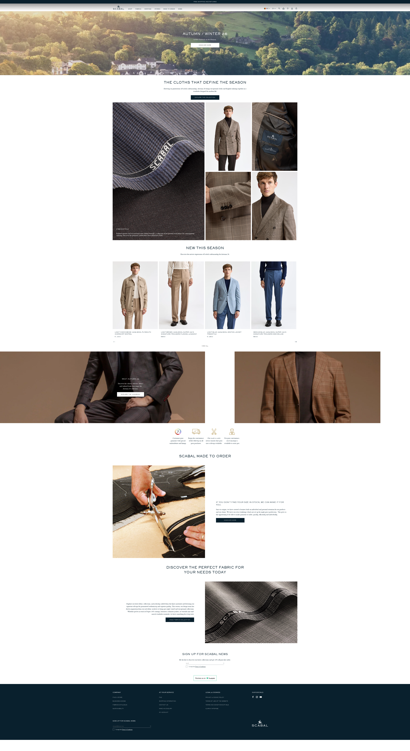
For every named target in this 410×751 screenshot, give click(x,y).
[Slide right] (295, 341)
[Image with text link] (159, 511)
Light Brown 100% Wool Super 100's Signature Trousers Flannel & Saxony (179, 333)
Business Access (119, 701)
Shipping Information (167, 701)
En (273, 8)
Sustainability (118, 708)
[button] (279, 8)
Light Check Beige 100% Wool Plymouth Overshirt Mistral (133, 333)
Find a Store (117, 697)
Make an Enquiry (165, 708)
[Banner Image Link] (102, 387)
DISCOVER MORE (205, 45)
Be (267, 8)
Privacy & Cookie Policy (215, 697)
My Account (163, 712)
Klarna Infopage (212, 708)
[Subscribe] (221, 663)
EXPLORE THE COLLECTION (205, 97)
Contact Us (163, 704)
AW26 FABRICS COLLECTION (179, 620)
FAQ (160, 697)
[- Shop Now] (228, 136)
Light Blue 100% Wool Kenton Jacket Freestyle (224, 333)
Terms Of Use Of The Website (217, 701)
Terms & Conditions (200, 666)
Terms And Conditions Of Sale (217, 704)
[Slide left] (114, 341)
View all (205, 346)
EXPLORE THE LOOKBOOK (130, 394)
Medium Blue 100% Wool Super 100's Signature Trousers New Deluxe (269, 333)
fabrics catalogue (120, 704)
